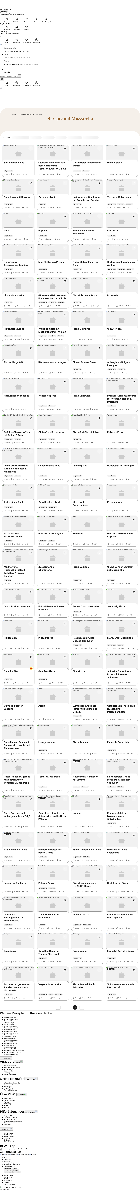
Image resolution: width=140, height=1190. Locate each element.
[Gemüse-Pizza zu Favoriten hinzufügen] (65, 657)
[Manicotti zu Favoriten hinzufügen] (99, 519)
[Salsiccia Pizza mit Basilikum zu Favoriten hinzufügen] (99, 216)
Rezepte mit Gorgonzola (11, 1028)
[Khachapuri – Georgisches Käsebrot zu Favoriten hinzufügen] (30, 247)
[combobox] (9, 77)
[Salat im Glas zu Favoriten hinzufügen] (30, 657)
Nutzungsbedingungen (10, 1163)
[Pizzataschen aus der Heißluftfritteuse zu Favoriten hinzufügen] (99, 869)
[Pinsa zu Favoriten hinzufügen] (30, 216)
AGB (5, 1157)
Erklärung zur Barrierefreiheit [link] (12, 1172)
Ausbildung (7, 1104)
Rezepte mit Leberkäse (11, 1040)
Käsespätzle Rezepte (10, 1038)
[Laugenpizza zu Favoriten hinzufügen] (99, 451)
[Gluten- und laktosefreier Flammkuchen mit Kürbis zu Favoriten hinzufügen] (65, 281)
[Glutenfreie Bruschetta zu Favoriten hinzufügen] (65, 418)
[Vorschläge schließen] (2, 79)
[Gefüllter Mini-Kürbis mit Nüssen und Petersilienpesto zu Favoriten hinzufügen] (134, 691)
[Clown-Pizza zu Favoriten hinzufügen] (134, 314)
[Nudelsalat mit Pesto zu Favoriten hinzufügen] (30, 835)
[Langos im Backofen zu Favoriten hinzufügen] (30, 869)
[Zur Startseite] (6, 3)
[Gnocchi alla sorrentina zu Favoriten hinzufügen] (30, 592)
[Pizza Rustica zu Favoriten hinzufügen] (99, 728)
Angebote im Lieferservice (12, 1067)
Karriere (6, 1102)
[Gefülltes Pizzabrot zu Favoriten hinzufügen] (65, 488)
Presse (6, 1105)
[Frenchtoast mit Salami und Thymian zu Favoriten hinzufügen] (134, 900)
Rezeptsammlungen (25, 114)
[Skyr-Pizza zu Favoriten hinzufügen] (99, 657)
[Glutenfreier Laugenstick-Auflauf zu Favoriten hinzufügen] (134, 247)
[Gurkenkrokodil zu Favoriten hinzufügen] (65, 183)
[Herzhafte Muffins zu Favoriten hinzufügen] (30, 314)
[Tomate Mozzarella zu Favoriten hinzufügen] (65, 762)
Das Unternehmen (9, 1100)
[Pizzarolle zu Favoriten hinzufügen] (134, 281)
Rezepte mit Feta (9, 1021)
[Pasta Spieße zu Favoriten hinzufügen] (134, 148)
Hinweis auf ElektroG (10, 1168)
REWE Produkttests (10, 1074)
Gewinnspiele (8, 1073)
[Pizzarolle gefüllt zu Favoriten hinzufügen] (30, 348)
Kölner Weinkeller (9, 1142)
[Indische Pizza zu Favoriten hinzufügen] (99, 900)
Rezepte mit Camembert (11, 1019)
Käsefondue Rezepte (10, 1036)
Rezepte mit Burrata (10, 1017)
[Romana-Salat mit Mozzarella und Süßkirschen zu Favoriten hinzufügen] (134, 799)
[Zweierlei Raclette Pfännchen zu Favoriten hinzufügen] (65, 900)
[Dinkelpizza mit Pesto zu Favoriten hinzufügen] (99, 281)
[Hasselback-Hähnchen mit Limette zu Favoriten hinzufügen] (99, 762)
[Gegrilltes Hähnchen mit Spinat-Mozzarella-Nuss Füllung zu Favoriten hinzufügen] (65, 799)
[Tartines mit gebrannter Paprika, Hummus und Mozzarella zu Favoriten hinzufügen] (30, 970)
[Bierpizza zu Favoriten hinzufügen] (134, 216)
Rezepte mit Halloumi (10, 1031)
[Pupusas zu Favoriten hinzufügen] (65, 216)
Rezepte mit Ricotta (10, 1047)
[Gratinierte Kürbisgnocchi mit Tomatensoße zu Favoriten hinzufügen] (30, 900)
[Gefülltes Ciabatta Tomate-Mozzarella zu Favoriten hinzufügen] (65, 936)
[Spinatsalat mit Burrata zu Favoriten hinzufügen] (30, 183)
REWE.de (13, 114)
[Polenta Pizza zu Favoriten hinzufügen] (65, 869)
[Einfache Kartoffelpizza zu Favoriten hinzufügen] (134, 936)
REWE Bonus (8, 1069)
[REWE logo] (3, 44)
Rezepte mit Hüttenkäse (11, 1033)
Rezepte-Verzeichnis (10, 1119)
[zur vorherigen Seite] (58, 1007)
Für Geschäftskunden (10, 1090)
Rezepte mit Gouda (9, 1029)
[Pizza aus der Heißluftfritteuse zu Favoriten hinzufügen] (30, 519)
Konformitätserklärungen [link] (11, 1170)
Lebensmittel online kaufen (12, 1083)
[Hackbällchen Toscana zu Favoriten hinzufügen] (30, 381)
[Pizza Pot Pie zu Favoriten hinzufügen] (65, 623)
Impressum (7, 1161)
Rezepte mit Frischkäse (11, 1026)
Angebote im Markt (10, 1066)
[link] (72, 49)
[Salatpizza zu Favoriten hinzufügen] (30, 936)
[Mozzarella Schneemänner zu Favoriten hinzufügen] (99, 488)
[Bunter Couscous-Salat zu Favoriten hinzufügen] (99, 592)
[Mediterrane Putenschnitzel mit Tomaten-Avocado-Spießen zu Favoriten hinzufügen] (30, 552)
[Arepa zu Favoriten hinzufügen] (65, 691)
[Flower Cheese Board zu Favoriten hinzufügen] (99, 348)
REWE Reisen (8, 1133)
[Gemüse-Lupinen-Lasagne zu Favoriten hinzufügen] (30, 691)
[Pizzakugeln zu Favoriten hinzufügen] (99, 936)
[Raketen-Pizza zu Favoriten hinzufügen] (134, 418)
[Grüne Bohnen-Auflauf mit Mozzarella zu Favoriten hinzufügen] (134, 552)
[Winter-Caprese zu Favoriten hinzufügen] (65, 381)
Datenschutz (7, 1159)
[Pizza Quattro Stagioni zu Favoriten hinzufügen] (65, 519)
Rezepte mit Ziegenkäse (11, 1054)
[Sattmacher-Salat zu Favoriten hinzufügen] (30, 148)
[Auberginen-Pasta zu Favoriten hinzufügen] (30, 488)
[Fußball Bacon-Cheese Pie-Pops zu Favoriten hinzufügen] (65, 592)
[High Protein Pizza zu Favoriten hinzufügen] (134, 869)
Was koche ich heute (10, 1123)
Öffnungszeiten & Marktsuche (13, 1121)
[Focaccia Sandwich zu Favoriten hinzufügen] (134, 728)
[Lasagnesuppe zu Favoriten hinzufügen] (65, 728)
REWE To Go (8, 1135)
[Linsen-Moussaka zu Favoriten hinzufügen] (30, 281)
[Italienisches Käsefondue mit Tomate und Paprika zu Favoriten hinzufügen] (99, 183)
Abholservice (8, 1086)
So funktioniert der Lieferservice (13, 1085)
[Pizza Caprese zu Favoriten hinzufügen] (99, 552)
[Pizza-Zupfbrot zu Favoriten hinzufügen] (99, 314)
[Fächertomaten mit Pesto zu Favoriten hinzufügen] (99, 835)
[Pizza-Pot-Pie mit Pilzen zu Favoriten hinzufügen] (99, 418)
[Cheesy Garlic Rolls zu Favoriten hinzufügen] (65, 451)
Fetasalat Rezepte (9, 1023)
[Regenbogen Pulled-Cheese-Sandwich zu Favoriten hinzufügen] (99, 623)
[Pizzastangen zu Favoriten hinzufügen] (134, 488)
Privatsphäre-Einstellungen (12, 1164)
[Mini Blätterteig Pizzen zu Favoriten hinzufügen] (65, 247)
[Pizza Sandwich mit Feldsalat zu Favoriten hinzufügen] (99, 970)
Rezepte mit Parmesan (10, 1043)
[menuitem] (7, 20)
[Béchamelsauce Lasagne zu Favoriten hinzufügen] (65, 348)
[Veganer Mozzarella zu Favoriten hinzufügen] (65, 970)
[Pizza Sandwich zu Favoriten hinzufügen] (99, 381)
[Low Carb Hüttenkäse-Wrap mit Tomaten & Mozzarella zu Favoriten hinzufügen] (30, 451)
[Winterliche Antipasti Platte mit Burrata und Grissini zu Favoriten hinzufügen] (99, 691)
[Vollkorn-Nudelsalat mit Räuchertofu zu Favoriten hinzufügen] (134, 970)
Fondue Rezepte (9, 1024)
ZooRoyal (7, 1140)
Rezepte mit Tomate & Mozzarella (14, 1050)
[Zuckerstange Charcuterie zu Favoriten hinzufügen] (65, 552)
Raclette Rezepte (9, 1045)
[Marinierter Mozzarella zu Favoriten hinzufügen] (134, 623)
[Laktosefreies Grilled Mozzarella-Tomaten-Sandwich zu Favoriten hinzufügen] (134, 762)
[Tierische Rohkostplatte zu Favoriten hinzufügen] (134, 183)
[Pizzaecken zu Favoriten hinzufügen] (30, 623)
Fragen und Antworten (10, 1116)
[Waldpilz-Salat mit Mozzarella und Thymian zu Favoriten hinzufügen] (65, 314)
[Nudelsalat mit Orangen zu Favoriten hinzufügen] (134, 451)
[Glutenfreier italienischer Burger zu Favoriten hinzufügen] (99, 148)
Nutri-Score (7, 1124)
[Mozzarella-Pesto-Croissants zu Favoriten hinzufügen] (134, 835)
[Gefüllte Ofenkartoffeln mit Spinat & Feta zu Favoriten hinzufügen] (30, 418)
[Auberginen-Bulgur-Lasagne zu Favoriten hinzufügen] (134, 348)
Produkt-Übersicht (9, 1088)
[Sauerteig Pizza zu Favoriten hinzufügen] (134, 592)
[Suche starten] (19, 76)
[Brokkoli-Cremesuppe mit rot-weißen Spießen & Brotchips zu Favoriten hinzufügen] (134, 381)
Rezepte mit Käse (9, 1035)
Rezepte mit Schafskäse (11, 1049)
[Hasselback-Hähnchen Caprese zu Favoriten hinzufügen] (134, 519)
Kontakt (6, 1107)
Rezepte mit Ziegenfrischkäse (13, 1052)
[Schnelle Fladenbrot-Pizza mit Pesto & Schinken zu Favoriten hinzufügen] (134, 657)
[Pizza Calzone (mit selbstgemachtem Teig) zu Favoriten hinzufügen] (30, 799)
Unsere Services (9, 1071)
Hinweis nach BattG (10, 1166)
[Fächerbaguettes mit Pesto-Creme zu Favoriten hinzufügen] (65, 835)
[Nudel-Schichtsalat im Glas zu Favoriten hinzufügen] (99, 247)
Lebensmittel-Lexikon (10, 1117)
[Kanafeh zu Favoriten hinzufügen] (99, 799)
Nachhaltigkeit (8, 1098)
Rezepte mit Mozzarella (11, 1042)
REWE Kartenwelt (9, 1136)
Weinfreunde (8, 1138)
